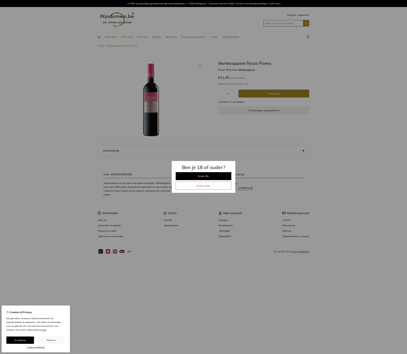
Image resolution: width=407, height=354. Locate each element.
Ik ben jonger (203, 185)
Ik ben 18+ (203, 176)
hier (44, 330)
